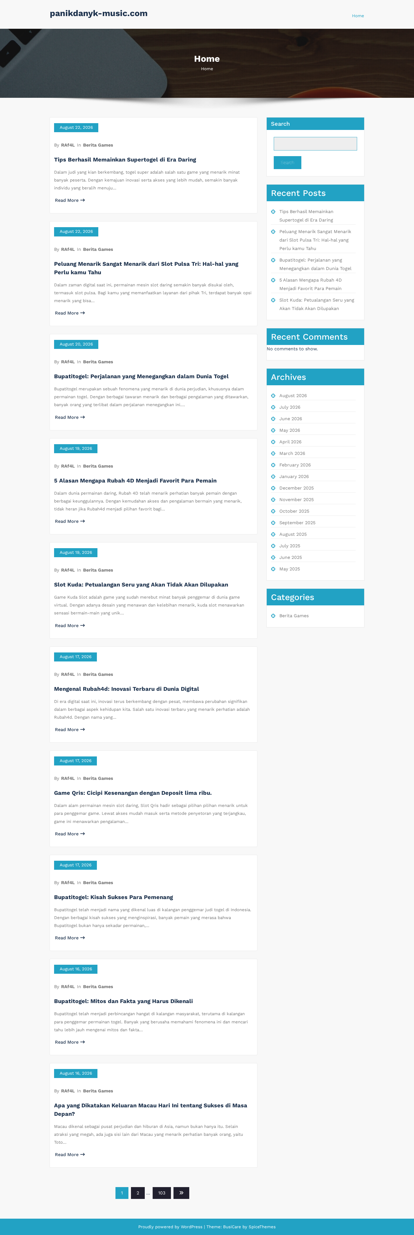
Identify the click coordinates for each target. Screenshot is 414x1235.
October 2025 (294, 511)
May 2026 (289, 430)
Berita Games (98, 145)
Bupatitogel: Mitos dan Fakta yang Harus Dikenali (123, 1001)
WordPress (191, 1226)
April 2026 (290, 441)
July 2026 (290, 407)
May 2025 (289, 569)
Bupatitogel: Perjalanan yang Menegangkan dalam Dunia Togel (141, 376)
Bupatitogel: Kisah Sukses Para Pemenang (113, 897)
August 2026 (293, 395)
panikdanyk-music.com (99, 13)
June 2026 (290, 418)
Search (280, 123)
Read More (67, 200)
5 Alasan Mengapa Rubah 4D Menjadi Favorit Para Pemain (135, 480)
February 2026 (295, 465)
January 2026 (294, 476)
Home (358, 15)
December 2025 (296, 488)
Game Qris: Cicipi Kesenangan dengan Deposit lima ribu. (133, 792)
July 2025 (289, 545)
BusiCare (232, 1226)
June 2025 (290, 557)
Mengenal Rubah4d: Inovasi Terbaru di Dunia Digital (126, 688)
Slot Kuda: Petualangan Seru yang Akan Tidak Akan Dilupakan (141, 584)
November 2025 (296, 499)
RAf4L (68, 145)
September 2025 (297, 522)
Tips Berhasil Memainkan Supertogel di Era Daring (125, 159)
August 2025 (293, 534)
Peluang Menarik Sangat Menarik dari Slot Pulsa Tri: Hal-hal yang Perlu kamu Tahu (315, 240)
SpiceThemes (261, 1226)
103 (161, 1193)
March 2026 (292, 453)
